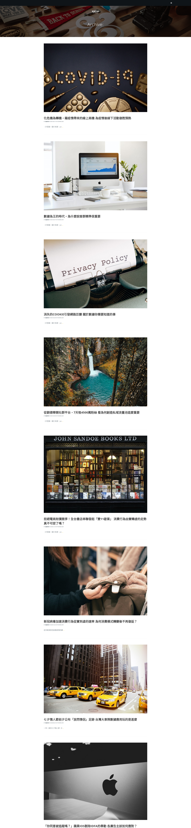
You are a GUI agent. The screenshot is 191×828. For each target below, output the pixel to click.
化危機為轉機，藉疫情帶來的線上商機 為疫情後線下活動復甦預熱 (87, 118)
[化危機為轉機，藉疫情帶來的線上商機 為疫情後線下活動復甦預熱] (95, 77)
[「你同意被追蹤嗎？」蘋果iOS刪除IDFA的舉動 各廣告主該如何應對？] (95, 781)
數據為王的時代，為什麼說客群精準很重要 (72, 216)
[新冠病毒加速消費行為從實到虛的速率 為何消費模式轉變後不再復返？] (95, 580)
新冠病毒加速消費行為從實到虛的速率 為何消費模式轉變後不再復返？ (90, 621)
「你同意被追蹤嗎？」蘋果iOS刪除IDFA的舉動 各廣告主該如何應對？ (90, 826)
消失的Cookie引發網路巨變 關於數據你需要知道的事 (80, 314)
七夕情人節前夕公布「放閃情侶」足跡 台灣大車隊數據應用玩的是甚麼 (90, 719)
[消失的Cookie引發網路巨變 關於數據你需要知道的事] (95, 273)
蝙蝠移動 (47, 121)
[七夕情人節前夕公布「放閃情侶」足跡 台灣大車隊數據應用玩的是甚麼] (95, 679)
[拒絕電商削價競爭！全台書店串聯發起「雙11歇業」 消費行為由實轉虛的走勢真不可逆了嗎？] (95, 474)
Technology (60, 121)
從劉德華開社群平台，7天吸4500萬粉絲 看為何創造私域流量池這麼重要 (92, 412)
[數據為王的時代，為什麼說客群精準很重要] (95, 175)
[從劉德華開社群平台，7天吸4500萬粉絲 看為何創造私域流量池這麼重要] (95, 371)
